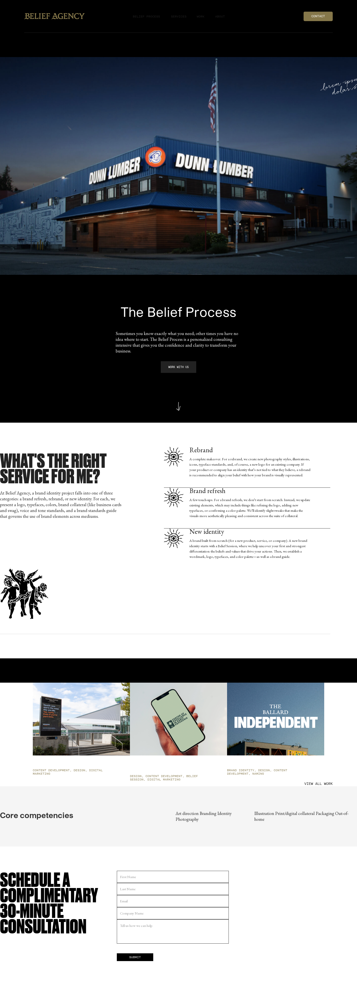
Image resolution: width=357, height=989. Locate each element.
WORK (200, 16)
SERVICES (179, 16)
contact (318, 16)
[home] (56, 16)
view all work (318, 783)
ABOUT (220, 16)
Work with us (178, 367)
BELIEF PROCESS (146, 16)
